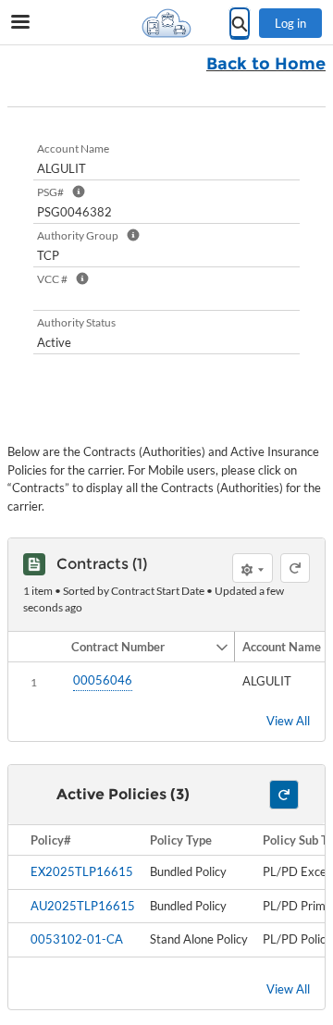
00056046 (102, 680)
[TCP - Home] (166, 23)
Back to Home (266, 64)
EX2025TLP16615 (82, 871)
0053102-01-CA (77, 939)
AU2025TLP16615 (83, 905)
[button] (139, 646)
